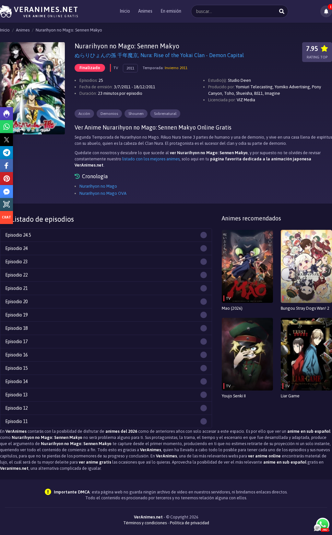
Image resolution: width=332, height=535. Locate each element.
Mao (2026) (232, 308)
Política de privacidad (189, 522)
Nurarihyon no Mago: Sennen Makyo (69, 30)
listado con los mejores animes (151, 158)
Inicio (125, 11)
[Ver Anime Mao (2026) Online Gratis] (247, 266)
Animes (145, 11)
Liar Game (290, 395)
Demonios (109, 113)
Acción (84, 113)
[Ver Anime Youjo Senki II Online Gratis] (247, 354)
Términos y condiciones (145, 522)
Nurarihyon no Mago (98, 186)
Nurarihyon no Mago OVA (102, 193)
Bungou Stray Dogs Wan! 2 (305, 308)
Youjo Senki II (234, 395)
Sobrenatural (165, 113)
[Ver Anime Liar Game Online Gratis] (306, 354)
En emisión (170, 11)
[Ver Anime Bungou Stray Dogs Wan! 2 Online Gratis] (306, 266)
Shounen (136, 113)
